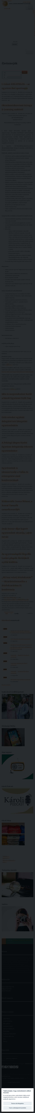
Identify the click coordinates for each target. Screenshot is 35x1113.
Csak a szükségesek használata (17, 1108)
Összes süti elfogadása (17, 1103)
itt (12, 1097)
